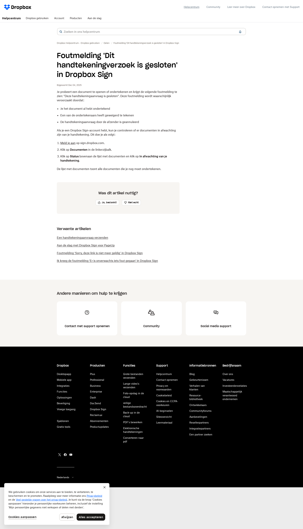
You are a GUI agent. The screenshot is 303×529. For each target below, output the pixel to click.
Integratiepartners (200, 428)
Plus (92, 374)
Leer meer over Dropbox (241, 6)
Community (213, 6)
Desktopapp (64, 374)
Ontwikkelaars (198, 405)
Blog (192, 374)
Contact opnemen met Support (280, 6)
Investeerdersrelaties (235, 385)
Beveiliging (63, 403)
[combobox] (151, 31)
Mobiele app (64, 379)
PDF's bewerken (132, 422)
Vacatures (228, 379)
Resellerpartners (199, 422)
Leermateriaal (164, 422)
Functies (62, 391)
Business (95, 385)
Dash (93, 397)
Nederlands (63, 477)
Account (59, 18)
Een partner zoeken (200, 434)
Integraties (63, 385)
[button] (61, 32)
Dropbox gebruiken (37, 18)
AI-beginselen (164, 410)
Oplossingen (64, 397)
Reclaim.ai (96, 415)
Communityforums (200, 410)
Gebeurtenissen (198, 379)
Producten (76, 18)
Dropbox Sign (98, 409)
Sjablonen (63, 420)
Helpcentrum (191, 6)
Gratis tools (63, 426)
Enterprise (96, 391)
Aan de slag (94, 18)
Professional (97, 379)
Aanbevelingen (198, 416)
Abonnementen (99, 420)
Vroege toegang (66, 409)
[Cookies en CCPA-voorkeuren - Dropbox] (56, 504)
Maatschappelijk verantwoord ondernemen (232, 395)
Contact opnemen (167, 379)
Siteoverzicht (164, 416)
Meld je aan (68, 143)
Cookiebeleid (164, 395)
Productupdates (99, 426)
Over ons (228, 374)
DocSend (95, 403)
